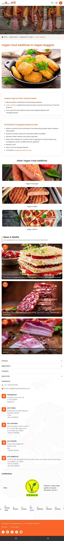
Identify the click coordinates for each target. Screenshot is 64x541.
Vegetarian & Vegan (26, 37)
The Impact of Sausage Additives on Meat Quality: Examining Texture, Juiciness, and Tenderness (31, 313)
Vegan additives (11, 105)
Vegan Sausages (32, 184)
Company (5, 371)
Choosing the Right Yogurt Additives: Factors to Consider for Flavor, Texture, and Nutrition (29, 351)
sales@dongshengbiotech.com (19, 388)
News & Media (11, 237)
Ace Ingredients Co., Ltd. (18, 523)
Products (5, 361)
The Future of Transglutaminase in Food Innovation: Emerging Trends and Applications (32, 277)
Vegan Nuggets (40, 37)
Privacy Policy (14, 527)
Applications (13, 37)
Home (6, 37)
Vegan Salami (32, 229)
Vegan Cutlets (32, 206)
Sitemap (4, 527)
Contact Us (6, 381)
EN (52, 3)
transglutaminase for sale (22, 150)
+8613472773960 (12, 385)
